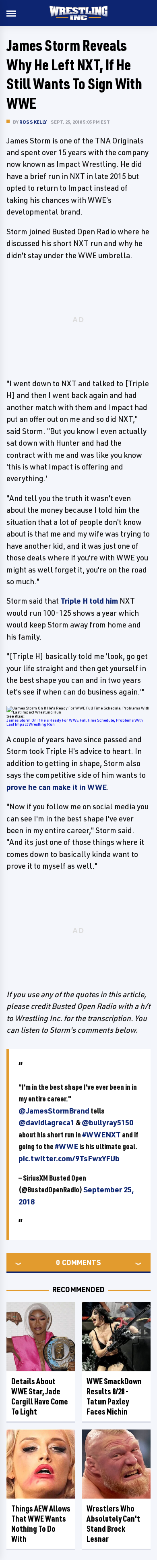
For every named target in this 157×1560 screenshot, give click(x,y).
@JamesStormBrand (54, 1111)
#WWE (66, 1146)
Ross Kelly (33, 122)
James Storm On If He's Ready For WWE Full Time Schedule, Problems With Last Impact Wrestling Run (74, 722)
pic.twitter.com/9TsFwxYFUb (69, 1158)
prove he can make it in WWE (56, 787)
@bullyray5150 (107, 1122)
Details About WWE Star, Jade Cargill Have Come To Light (39, 1396)
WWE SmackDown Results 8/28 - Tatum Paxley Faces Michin (114, 1396)
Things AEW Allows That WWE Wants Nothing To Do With (40, 1523)
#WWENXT (101, 1134)
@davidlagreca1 (46, 1122)
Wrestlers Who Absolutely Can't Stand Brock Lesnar (113, 1523)
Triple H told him (89, 601)
